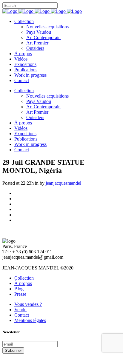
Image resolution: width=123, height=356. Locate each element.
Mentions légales (30, 320)
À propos (23, 283)
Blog (19, 288)
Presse (20, 294)
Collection (24, 278)
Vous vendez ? (28, 304)
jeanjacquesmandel (63, 183)
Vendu (20, 309)
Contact (21, 315)
